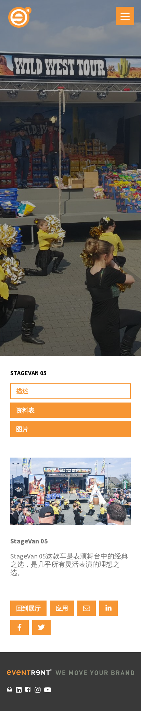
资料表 (25, 410)
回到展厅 (28, 608)
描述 (22, 391)
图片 (22, 429)
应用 (62, 608)
